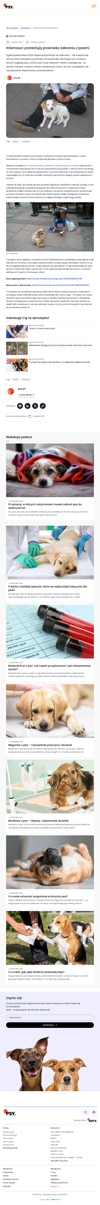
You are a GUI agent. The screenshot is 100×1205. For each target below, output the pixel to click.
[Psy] (8, 6)
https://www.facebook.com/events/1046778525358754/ (60, 285)
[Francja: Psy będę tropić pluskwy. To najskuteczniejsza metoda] (50, 366)
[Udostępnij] (43, 406)
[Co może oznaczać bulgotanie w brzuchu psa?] (50, 871)
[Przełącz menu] (94, 6)
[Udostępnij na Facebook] (20, 406)
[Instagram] (85, 1112)
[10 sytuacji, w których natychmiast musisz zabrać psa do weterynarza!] (50, 481)
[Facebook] (94, 1112)
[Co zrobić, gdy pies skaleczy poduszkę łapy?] (50, 947)
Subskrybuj (48, 1025)
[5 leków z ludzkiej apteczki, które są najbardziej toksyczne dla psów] (50, 564)
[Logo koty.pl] (92, 1120)
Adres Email (15, 1017)
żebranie (26, 141)
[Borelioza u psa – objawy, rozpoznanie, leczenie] (50, 796)
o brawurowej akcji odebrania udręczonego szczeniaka (52, 165)
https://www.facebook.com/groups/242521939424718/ (54, 278)
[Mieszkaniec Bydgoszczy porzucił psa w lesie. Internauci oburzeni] (50, 349)
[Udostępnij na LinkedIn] (27, 406)
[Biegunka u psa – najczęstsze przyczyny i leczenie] (50, 720)
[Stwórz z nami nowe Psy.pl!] (50, 332)
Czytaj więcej (24, 394)
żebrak (15, 141)
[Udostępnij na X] (35, 406)
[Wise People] (50, 1199)
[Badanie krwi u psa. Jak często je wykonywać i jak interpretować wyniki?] (50, 643)
